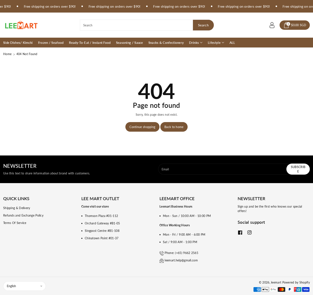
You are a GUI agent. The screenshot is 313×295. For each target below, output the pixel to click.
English (11, 286)
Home (7, 54)
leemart (276, 282)
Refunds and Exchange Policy (23, 215)
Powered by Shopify (296, 282)
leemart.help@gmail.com (181, 260)
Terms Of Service (14, 223)
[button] (294, 25)
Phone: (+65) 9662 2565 (181, 253)
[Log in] (272, 25)
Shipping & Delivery (16, 208)
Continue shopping (142, 127)
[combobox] (147, 25)
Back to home (174, 127)
